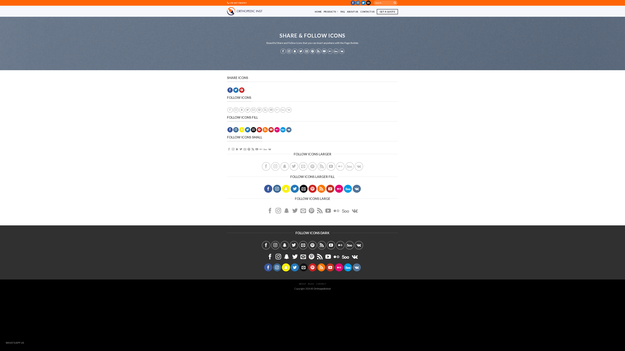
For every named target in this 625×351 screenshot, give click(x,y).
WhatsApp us (15, 342)
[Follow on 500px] (336, 51)
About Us (352, 11)
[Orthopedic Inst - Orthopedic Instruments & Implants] (244, 11)
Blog (311, 284)
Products (330, 11)
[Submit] (394, 2)
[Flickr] (330, 51)
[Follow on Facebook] (353, 2)
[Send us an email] (368, 2)
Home (318, 11)
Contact (321, 284)
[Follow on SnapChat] (295, 51)
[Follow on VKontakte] (342, 51)
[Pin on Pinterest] (241, 90)
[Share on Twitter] (236, 90)
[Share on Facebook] (230, 90)
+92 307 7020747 (238, 3)
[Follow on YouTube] (324, 51)
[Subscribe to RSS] (318, 51)
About (302, 284)
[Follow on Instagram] (358, 2)
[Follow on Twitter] (363, 2)
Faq (342, 11)
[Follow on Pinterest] (312, 51)
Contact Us (367, 11)
